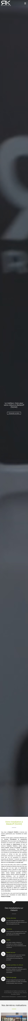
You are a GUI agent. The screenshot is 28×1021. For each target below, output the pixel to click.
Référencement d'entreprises (9, 996)
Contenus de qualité (21, 996)
